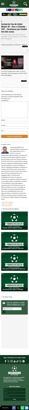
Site (2, 130)
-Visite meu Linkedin (6, 204)
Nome (3, 120)
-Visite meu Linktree (6, 205)
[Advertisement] (14, 332)
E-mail (3, 125)
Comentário (5, 100)
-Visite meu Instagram (7, 202)
